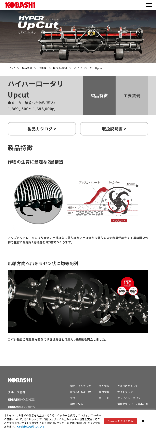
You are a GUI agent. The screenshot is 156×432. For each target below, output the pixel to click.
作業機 (42, 68)
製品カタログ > (41, 129)
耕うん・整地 (60, 68)
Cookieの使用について (31, 426)
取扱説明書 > (114, 129)
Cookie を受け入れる (120, 421)
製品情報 (27, 68)
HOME (11, 68)
